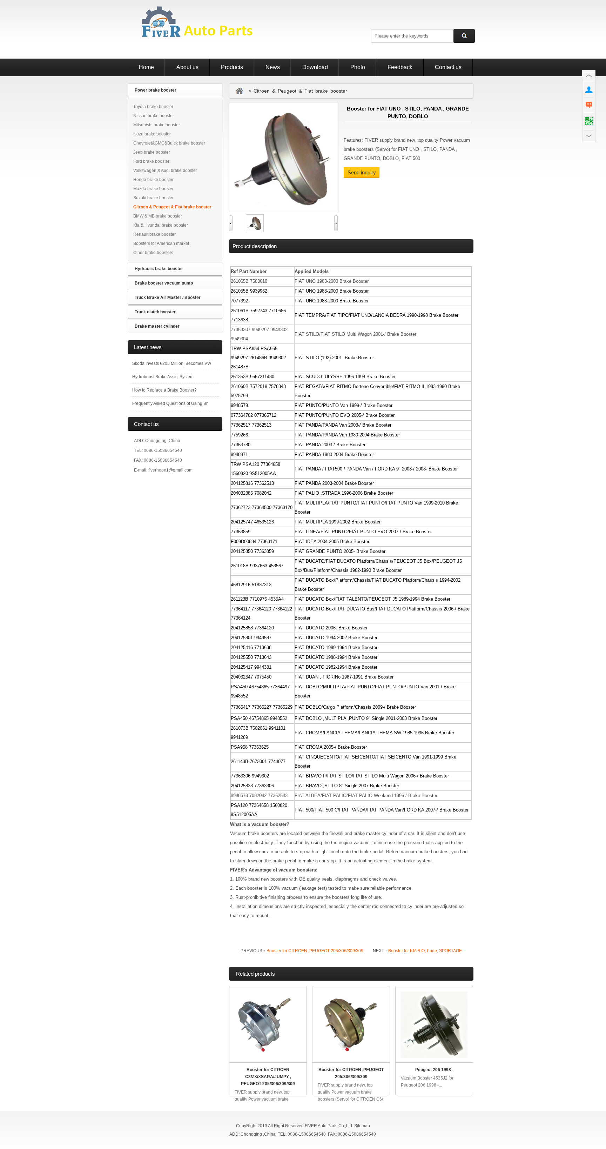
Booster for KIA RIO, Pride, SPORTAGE (425, 950)
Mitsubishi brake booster (156, 124)
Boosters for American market (161, 243)
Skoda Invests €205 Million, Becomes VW (171, 363)
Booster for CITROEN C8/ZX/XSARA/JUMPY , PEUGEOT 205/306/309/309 (268, 1076)
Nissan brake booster (153, 115)
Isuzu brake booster (152, 134)
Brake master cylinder (157, 326)
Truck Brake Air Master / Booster (168, 297)
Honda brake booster (153, 179)
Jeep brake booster (151, 152)
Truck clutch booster (155, 311)
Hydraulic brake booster (159, 268)
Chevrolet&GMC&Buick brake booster (169, 143)
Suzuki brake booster (153, 197)
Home (146, 67)
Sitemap (362, 1125)
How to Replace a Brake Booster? (164, 390)
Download (315, 67)
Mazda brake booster (153, 188)
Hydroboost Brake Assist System (163, 376)
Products (232, 67)
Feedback (400, 67)
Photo (357, 67)
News (272, 67)
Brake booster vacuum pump (164, 283)
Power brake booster (155, 90)
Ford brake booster (151, 161)
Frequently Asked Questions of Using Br (170, 403)
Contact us (448, 67)
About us (187, 67)
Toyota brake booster (153, 106)
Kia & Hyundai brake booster (160, 225)
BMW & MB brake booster (157, 216)
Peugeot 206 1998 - (434, 1069)
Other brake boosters (153, 252)
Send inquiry (362, 172)
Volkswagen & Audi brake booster (165, 170)
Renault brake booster (154, 234)
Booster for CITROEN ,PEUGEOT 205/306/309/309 (315, 950)
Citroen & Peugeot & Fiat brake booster (172, 207)
